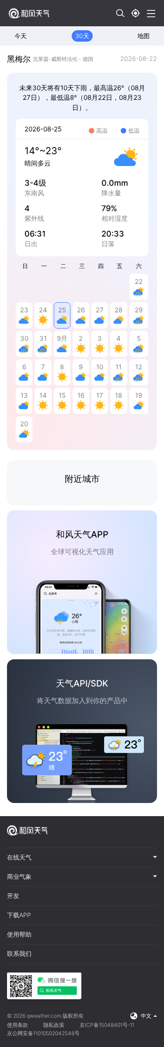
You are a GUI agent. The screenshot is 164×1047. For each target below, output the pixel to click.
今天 (20, 35)
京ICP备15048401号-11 (107, 1025)
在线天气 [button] (19, 857)
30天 (82, 35)
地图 (143, 35)
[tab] (82, 857)
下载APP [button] (19, 915)
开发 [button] (13, 895)
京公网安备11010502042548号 (43, 1033)
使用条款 (17, 1025)
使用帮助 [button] (19, 934)
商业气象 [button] (19, 876)
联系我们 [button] (19, 953)
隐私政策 (53, 1025)
